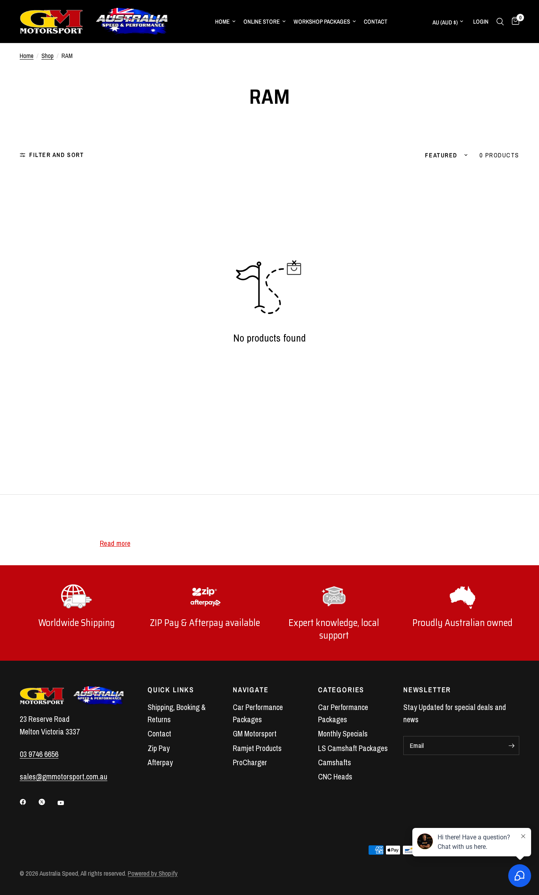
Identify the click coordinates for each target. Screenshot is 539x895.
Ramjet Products (257, 748)
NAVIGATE (251, 689)
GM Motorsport (255, 734)
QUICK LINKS (171, 689)
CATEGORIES (341, 689)
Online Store (261, 21)
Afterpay (160, 762)
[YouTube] (66, 803)
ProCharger (250, 762)
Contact (375, 21)
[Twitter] (47, 802)
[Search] (500, 21)
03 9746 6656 (39, 754)
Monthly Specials (343, 734)
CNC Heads (335, 777)
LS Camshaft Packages (353, 748)
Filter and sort (56, 155)
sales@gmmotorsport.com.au (63, 777)
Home (222, 21)
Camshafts (334, 762)
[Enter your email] (511, 745)
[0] (513, 21)
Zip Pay (159, 748)
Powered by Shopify (153, 873)
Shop (47, 56)
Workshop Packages (322, 21)
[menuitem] (225, 21)
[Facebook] (28, 802)
